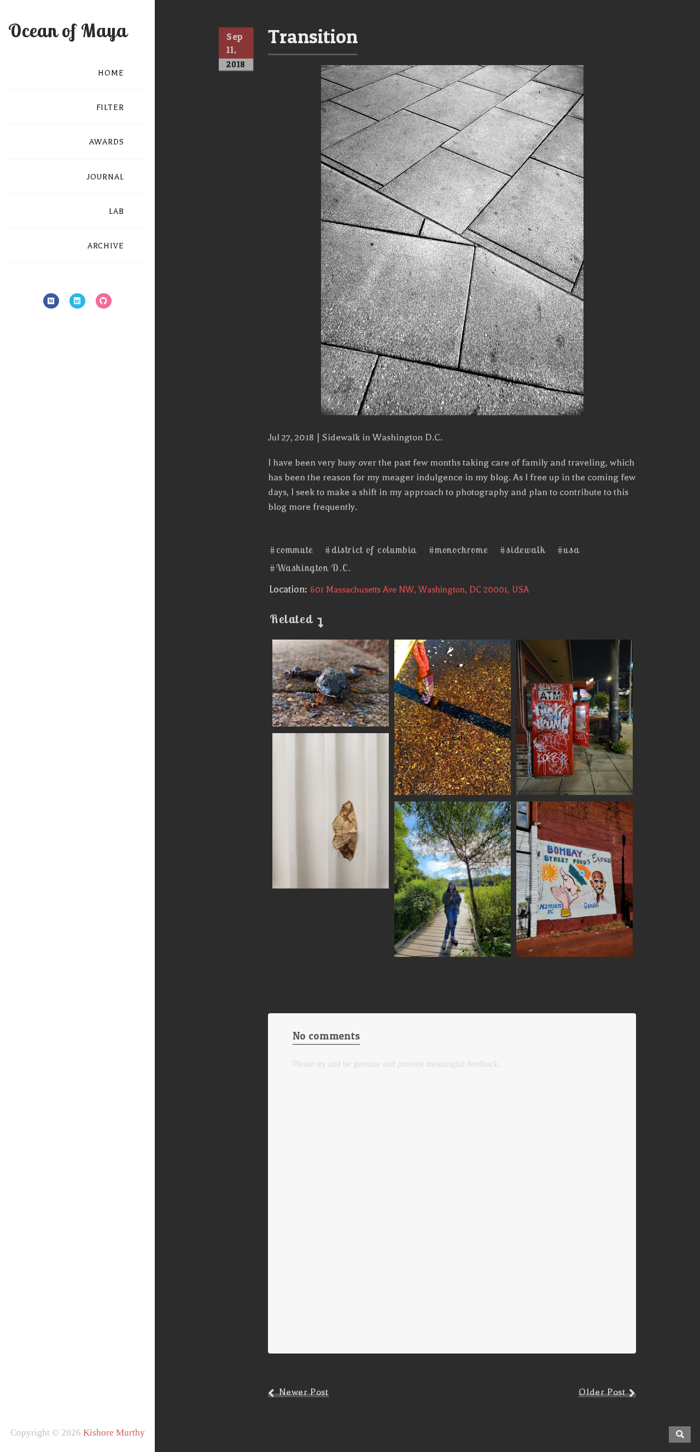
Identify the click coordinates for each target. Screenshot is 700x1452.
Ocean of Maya (67, 30)
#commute (291, 549)
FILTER (110, 107)
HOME (111, 73)
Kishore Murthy (114, 1432)
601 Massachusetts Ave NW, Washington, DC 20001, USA (419, 590)
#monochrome (458, 549)
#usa (568, 549)
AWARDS (106, 142)
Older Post (602, 1392)
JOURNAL (105, 177)
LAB (116, 211)
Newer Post (304, 1392)
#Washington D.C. (311, 567)
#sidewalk (522, 549)
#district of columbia (371, 549)
